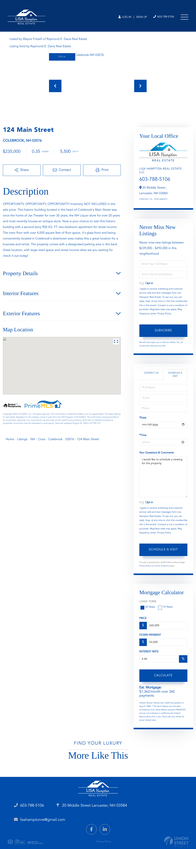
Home (10, 439)
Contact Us (145, 199)
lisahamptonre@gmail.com (42, 820)
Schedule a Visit (175, 374)
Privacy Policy (164, 314)
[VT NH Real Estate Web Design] (176, 842)
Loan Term (147, 601)
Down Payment (150, 635)
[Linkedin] (105, 829)
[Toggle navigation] (184, 17)
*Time (142, 435)
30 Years (150, 607)
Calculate (163, 675)
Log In (126, 17)
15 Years (168, 607)
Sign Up (141, 17)
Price (143, 618)
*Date (142, 418)
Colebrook (55, 439)
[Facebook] (91, 829)
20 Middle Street (94, 806)
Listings (22, 439)
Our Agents (160, 199)
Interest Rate (149, 651)
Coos (41, 439)
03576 (70, 439)
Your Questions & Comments (156, 452)
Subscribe (163, 330)
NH (32, 439)
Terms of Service (162, 566)
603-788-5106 (165, 17)
